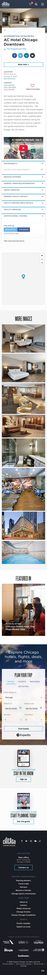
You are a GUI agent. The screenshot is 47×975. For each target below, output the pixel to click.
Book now (22, 64)
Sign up (23, 779)
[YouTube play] (35, 841)
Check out (29, 703)
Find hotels (23, 728)
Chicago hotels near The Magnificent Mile (20, 628)
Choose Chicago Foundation (23, 915)
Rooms (7, 715)
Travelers (28, 715)
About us (23, 902)
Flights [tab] (22, 682)
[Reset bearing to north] (42, 263)
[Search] (36, 4)
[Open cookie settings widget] (43, 971)
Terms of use (38, 964)
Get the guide (23, 821)
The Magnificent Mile (16, 49)
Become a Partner (23, 890)
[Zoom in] (42, 255)
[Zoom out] (42, 259)
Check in (8, 703)
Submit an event (23, 927)
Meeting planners (23, 880)
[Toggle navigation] (42, 4)
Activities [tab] (23, 686)
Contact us (23, 867)
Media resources (24, 908)
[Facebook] (22, 841)
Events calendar (23, 923)
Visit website (9, 85)
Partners (23, 887)
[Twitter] (26, 841)
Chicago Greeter (23, 912)
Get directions (9, 79)
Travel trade (23, 884)
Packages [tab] (35, 682)
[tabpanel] (23, 714)
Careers (23, 905)
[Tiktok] (40, 841)
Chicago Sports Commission (23, 894)
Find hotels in (10, 692)
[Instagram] (31, 841)
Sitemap (23, 966)
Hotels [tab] (11, 682)
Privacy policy (8, 964)
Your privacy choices (23, 964)
